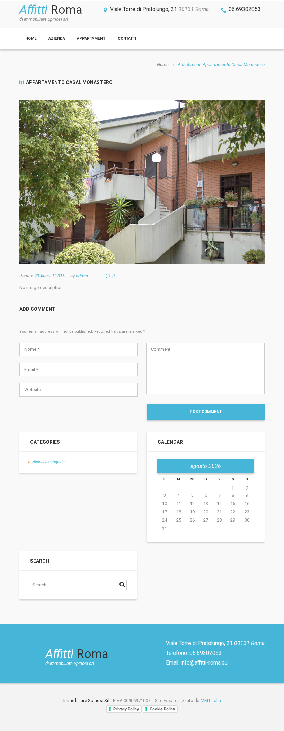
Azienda (56, 38)
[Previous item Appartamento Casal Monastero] (80, 182)
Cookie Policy (162, 708)
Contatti (127, 38)
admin (82, 275)
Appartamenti (91, 38)
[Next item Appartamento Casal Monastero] (203, 182)
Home (31, 38)
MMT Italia (211, 700)
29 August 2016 (49, 275)
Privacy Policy (126, 708)
